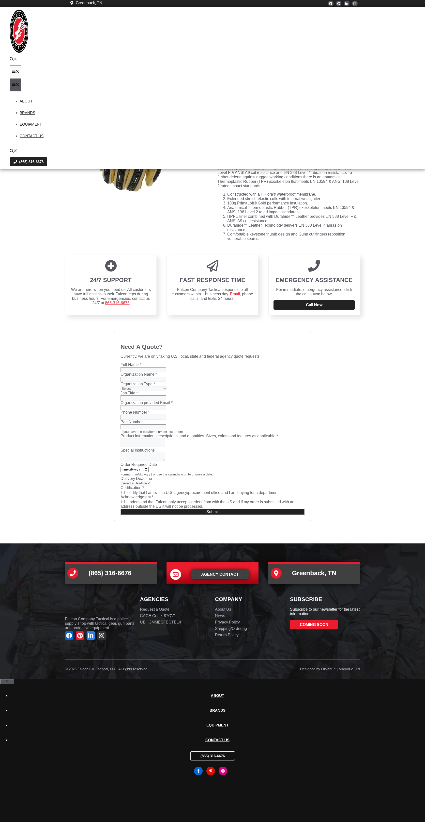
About (26, 101)
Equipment (31, 124)
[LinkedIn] (346, 3)
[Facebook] (331, 3)
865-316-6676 (117, 303)
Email (235, 294)
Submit (212, 512)
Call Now (314, 305)
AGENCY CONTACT (220, 574)
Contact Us (32, 136)
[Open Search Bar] (13, 59)
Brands (27, 113)
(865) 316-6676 (212, 756)
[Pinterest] (339, 3)
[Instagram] (355, 3)
